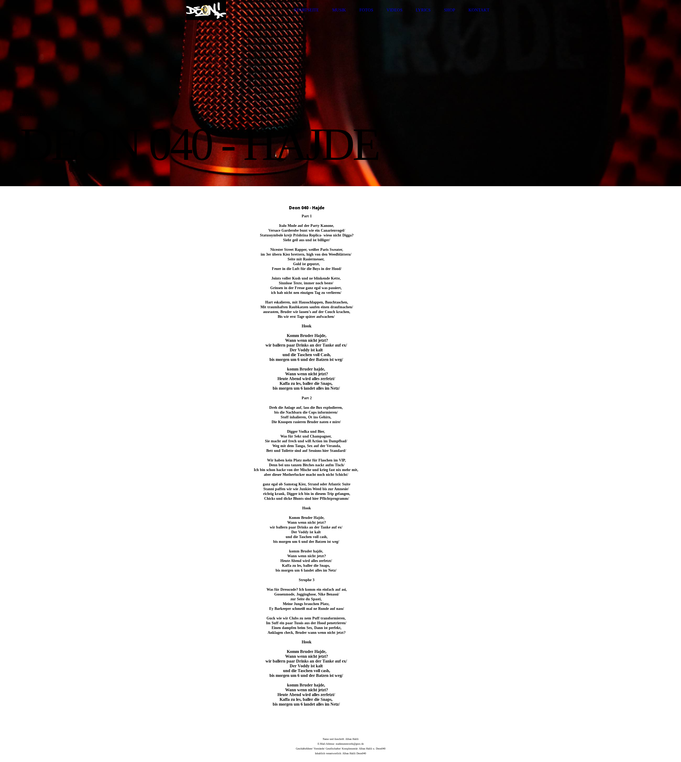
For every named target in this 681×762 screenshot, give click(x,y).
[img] (206, 10)
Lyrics (423, 10)
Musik (339, 10)
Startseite (306, 10)
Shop (449, 10)
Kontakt (478, 10)
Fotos (366, 10)
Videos (394, 10)
